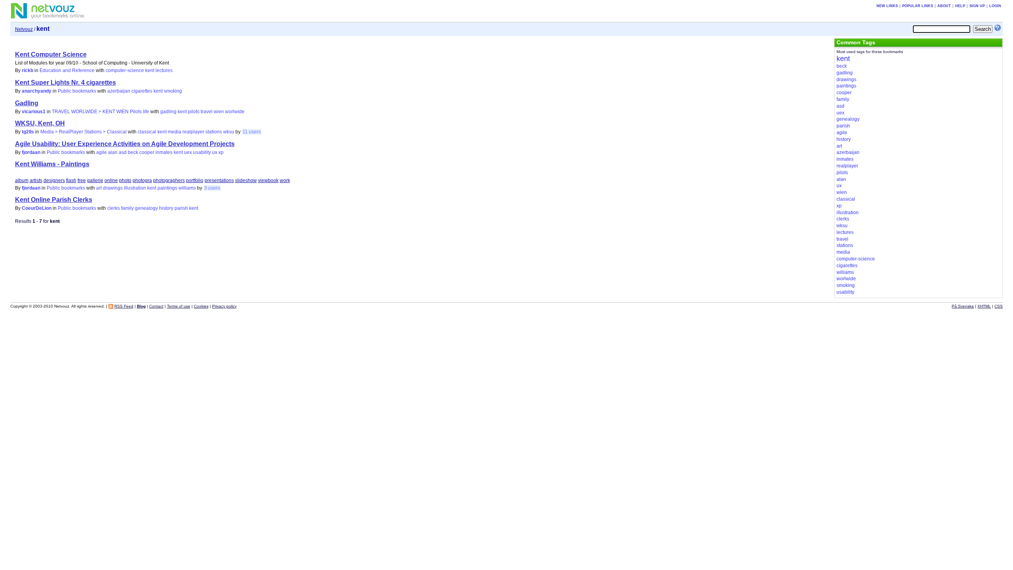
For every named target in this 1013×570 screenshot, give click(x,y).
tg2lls (28, 132)
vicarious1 (34, 111)
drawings (113, 188)
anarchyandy (36, 91)
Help (960, 6)
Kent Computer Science (51, 54)
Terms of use (178, 306)
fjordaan (31, 152)
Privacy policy (224, 306)
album (21, 180)
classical (147, 132)
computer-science (125, 70)
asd (123, 152)
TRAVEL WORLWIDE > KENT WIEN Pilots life (100, 111)
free (82, 180)
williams (187, 188)
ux (214, 152)
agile (101, 152)
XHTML (984, 306)
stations (213, 132)
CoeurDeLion (36, 208)
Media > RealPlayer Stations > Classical (83, 132)
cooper (146, 152)
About (944, 6)
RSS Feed (123, 306)
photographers (169, 180)
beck (133, 152)
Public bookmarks (77, 91)
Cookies (201, 306)
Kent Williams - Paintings (52, 164)
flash (71, 180)
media (174, 132)
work (285, 180)
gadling (168, 111)
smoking (173, 91)
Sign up (977, 6)
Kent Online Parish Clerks (53, 199)
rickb (27, 70)
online (111, 180)
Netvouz (24, 29)
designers (54, 180)
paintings (167, 188)
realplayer (193, 132)
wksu (228, 132)
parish (181, 208)
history (166, 208)
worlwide (235, 111)
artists (36, 180)
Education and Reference (67, 70)
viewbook (268, 180)
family (127, 208)
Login (995, 6)
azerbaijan (118, 91)
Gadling (26, 103)
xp (221, 152)
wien (219, 111)
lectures (164, 70)
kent (149, 70)
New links (887, 6)
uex (188, 152)
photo (125, 180)
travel (206, 111)
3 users (212, 188)
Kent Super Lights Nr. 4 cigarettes (65, 82)
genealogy (146, 208)
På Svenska (963, 306)
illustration (135, 188)
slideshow (246, 180)
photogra (142, 180)
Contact (156, 306)
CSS (998, 306)
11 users (252, 132)
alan (113, 152)
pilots (193, 111)
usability (202, 152)
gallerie (95, 180)
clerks (113, 208)
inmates (164, 152)
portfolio (194, 180)
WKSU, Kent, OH (40, 123)
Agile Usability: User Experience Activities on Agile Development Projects (125, 144)
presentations (219, 180)
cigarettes (141, 91)
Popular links (917, 6)
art (99, 188)
